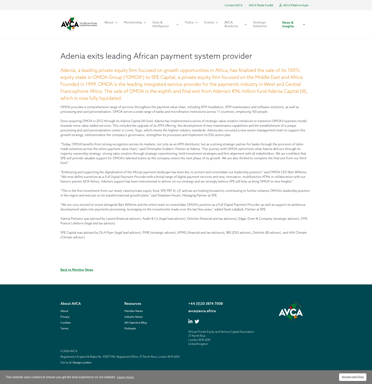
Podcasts (130, 328)
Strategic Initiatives (260, 24)
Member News (133, 311)
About (64, 311)
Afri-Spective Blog (135, 322)
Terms (64, 328)
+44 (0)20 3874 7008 (205, 303)
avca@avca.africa (202, 311)
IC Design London (80, 362)
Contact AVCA (234, 5)
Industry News (133, 317)
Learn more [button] (125, 377)
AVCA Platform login (295, 5)
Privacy (65, 317)
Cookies (65, 322)
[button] (111, 22)
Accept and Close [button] (353, 377)
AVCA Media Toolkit (261, 5)
